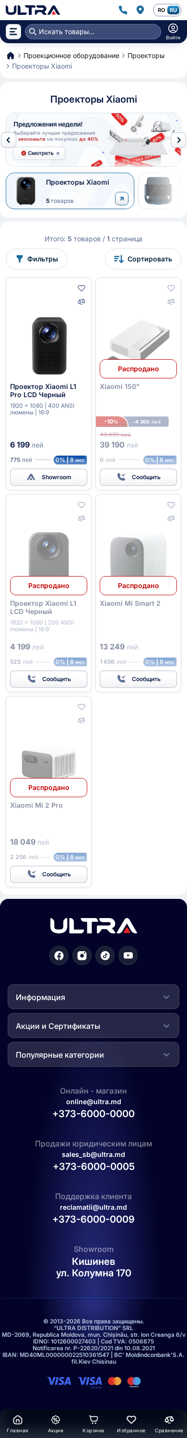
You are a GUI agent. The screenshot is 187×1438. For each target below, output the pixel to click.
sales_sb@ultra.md (93, 1154)
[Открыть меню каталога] (13, 31)
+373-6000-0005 (94, 1167)
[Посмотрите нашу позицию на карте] (140, 10)
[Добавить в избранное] (81, 288)
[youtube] (128, 955)
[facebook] (59, 955)
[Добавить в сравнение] (81, 301)
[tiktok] (105, 955)
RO (161, 10)
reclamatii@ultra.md (93, 1207)
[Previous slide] (8, 140)
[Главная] (33, 10)
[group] (93, 140)
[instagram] (82, 955)
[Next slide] (178, 140)
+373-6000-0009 (93, 1220)
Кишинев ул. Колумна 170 (93, 1267)
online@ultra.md (93, 1101)
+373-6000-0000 (93, 1114)
